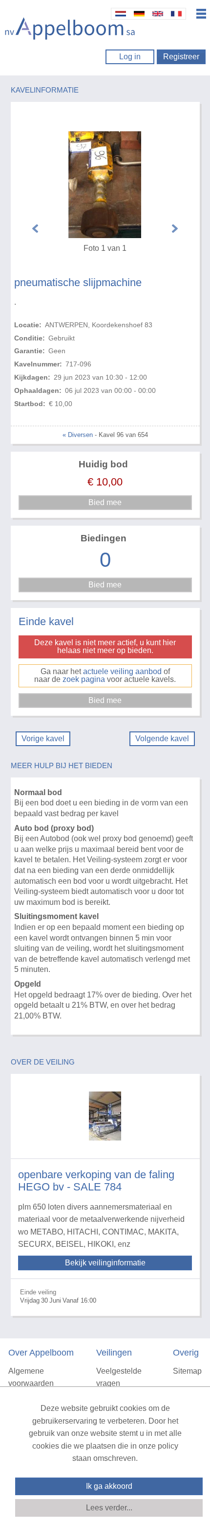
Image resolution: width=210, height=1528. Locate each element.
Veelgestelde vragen (119, 1377)
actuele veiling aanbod (122, 671)
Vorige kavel (42, 738)
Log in (130, 56)
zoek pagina (84, 679)
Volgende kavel (162, 738)
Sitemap (187, 1371)
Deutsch (139, 14)
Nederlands (120, 14)
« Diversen (78, 434)
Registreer (181, 56)
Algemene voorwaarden (31, 1377)
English (157, 14)
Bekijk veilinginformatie (105, 1263)
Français (176, 14)
